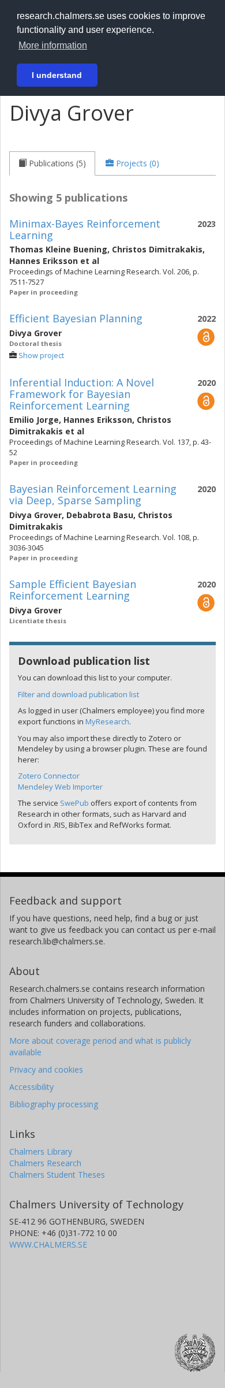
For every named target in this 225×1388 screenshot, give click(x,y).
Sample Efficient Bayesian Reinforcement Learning (72, 589)
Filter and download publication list (78, 694)
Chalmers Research (45, 1163)
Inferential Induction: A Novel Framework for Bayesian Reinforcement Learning (81, 393)
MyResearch (107, 721)
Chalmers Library (40, 1151)
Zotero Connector (49, 776)
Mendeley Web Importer (60, 787)
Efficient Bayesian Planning (75, 318)
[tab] (52, 163)
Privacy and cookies (46, 1069)
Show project (41, 355)
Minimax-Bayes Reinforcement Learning (84, 229)
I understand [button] (57, 75)
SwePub (74, 803)
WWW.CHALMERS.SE (48, 1244)
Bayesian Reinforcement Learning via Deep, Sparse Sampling (93, 494)
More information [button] (52, 45)
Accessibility (31, 1086)
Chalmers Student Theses (57, 1174)
